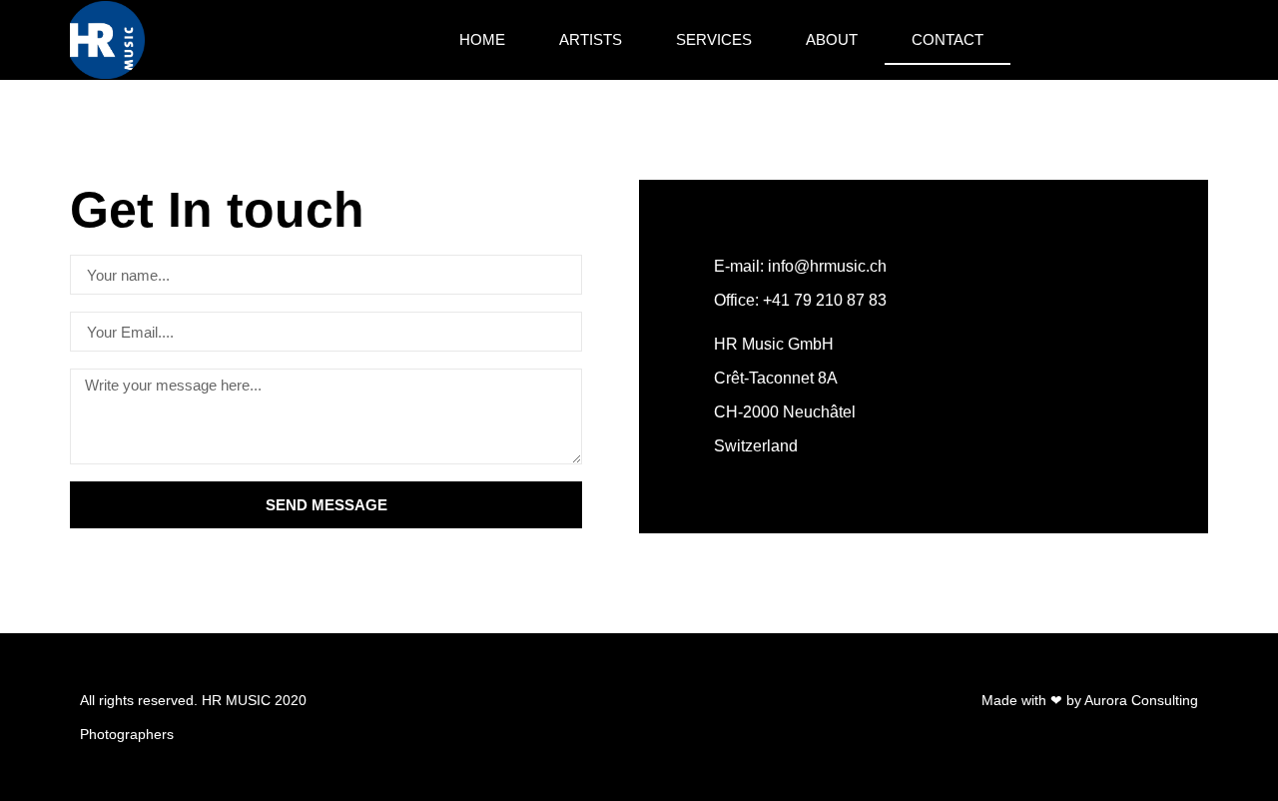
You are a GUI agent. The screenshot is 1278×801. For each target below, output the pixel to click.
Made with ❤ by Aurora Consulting (1089, 700)
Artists (590, 39)
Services (714, 39)
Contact (947, 39)
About (832, 39)
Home (482, 39)
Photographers (127, 734)
